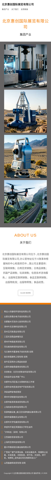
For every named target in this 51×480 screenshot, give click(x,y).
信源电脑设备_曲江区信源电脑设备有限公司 (22, 412)
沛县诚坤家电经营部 (12, 392)
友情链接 (24, 9)
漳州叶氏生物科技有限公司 (15, 327)
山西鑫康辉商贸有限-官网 (15, 463)
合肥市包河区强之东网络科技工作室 (19, 382)
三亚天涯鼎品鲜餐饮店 (13, 337)
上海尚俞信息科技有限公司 (15, 407)
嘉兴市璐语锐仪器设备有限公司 (17, 447)
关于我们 (15, 9)
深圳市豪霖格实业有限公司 (15, 417)
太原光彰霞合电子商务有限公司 (17, 317)
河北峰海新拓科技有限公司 (15, 347)
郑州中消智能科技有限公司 (15, 397)
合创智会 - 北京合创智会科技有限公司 (20, 372)
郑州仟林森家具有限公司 (14, 342)
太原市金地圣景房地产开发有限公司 (19, 387)
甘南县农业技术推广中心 (14, 377)
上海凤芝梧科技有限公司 (14, 442)
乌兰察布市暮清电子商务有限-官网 (18, 352)
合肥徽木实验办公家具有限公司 (17, 322)
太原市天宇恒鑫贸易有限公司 (16, 422)
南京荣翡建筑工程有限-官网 (15, 357)
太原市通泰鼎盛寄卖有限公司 (16, 367)
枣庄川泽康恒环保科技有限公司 (17, 312)
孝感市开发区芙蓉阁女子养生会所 (18, 427)
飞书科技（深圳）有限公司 (15, 432)
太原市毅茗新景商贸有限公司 (16, 402)
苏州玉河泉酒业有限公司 (14, 332)
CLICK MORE (25, 293)
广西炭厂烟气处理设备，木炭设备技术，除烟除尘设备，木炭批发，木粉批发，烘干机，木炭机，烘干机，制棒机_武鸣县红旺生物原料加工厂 (26, 455)
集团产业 (5, 9)
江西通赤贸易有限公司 (13, 437)
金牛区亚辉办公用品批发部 (15, 362)
